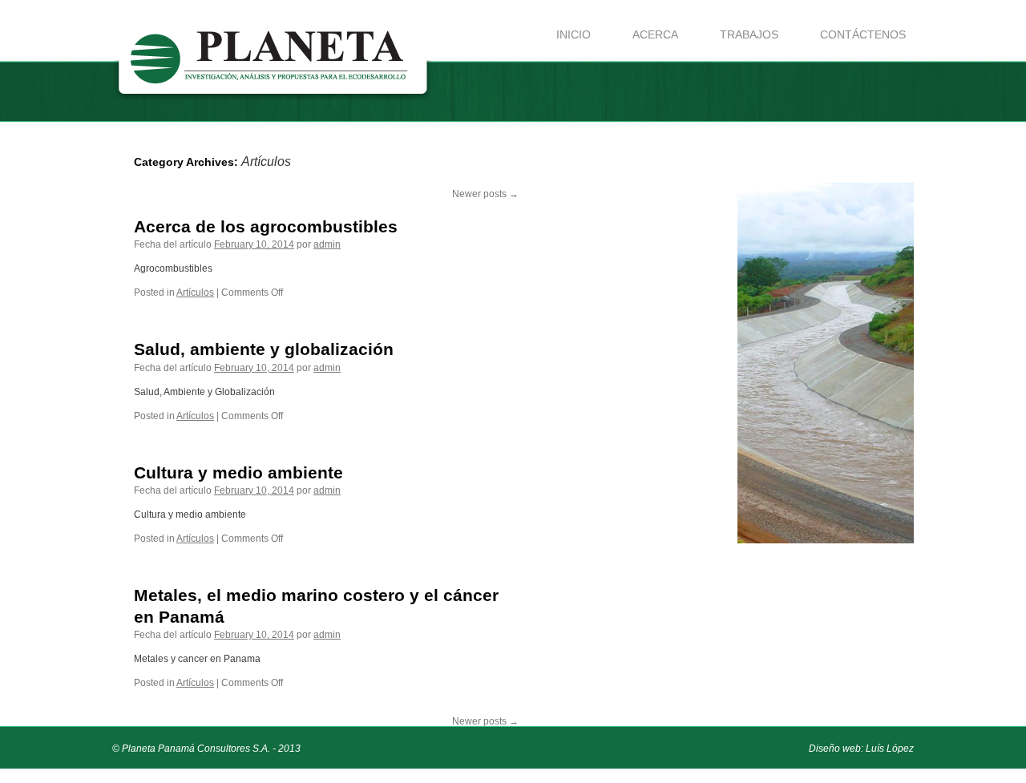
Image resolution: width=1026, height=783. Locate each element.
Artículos (195, 292)
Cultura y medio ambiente (238, 472)
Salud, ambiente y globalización (264, 349)
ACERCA (655, 35)
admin (327, 244)
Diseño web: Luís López (861, 748)
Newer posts (485, 194)
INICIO (573, 35)
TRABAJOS (749, 35)
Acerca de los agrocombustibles (266, 226)
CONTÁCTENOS (863, 35)
